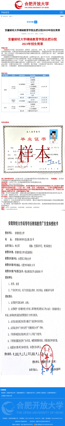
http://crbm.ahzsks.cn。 (16, 184)
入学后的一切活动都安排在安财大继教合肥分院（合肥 (26, 53)
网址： (3, 209)
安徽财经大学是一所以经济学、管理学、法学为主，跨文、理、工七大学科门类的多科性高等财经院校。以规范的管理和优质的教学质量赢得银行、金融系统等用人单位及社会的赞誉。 (32, 51)
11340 (40, 34)
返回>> (62, 16)
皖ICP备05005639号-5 (27, 424)
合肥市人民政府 (41, 393)
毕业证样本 (5, 122)
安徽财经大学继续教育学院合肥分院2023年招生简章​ (32, 30)
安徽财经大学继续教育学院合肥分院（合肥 (18, 57)
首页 (10, 16)
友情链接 (3, 390)
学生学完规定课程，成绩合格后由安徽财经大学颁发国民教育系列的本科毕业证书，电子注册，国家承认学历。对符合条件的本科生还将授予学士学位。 (32, 194)
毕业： (3, 193)
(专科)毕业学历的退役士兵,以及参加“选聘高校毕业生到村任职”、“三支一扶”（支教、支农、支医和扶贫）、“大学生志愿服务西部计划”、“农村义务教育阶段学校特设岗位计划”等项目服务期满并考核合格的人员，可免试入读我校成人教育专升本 (32, 188)
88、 (24, 207)
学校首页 (5, 12)
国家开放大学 (11, 393)
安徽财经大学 (17, 39)
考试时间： (5, 182)
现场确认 (54, 179)
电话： (3, 207)
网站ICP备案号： (32, 424)
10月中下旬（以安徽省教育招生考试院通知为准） (25, 182)
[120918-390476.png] (33, 149)
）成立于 (42, 57)
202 (24, 44)
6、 (32, 207)
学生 (6, 53)
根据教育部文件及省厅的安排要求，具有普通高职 (18, 186)
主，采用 (4, 198)
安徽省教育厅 (21, 393)
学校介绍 (4, 48)
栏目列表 (30, 22)
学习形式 (4, 196)
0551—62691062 (11, 207)
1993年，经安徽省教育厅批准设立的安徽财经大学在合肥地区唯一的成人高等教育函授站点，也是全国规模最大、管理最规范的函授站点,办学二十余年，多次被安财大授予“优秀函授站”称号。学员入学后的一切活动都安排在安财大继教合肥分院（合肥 (32, 59)
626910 (20, 207)
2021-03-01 (31, 34)
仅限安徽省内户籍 (23, 191)
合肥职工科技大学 (6, 396)
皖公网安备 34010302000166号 (44, 424)
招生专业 (4, 73)
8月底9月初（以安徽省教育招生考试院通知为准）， (33, 179)
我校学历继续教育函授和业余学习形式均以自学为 (25, 196)
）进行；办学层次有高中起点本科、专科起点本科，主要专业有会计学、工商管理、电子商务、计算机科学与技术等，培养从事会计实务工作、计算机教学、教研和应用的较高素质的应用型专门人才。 (32, 64)
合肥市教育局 (51, 393)
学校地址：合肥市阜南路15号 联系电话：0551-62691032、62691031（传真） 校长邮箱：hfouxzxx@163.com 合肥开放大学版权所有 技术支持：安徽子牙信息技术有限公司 (32, 419)
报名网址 (4, 184)
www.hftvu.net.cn (11, 209)
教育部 (3, 393)
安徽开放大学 (30, 393)
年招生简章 (35, 44)
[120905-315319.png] (25, 93)
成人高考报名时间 (7, 179)
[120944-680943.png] (33, 292)
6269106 (28, 207)
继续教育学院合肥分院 (41, 39)
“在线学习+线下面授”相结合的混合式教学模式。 (23, 198)
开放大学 (48, 53)
